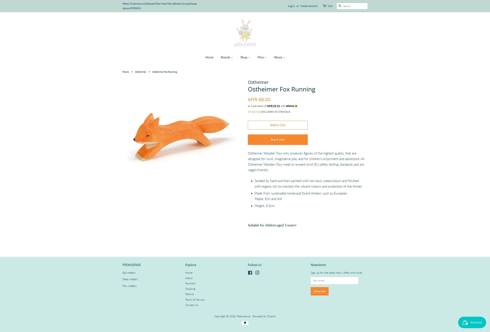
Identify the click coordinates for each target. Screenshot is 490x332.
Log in (291, 6)
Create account (309, 6)
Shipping (254, 111)
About (278, 57)
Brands (226, 57)
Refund (189, 294)
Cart (330, 6)
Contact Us (191, 305)
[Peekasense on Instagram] (257, 273)
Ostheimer (140, 71)
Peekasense (244, 316)
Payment (190, 283)
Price (261, 57)
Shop (244, 57)
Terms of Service (194, 299)
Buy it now (278, 139)
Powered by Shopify (264, 316)
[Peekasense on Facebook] (250, 273)
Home (209, 57)
